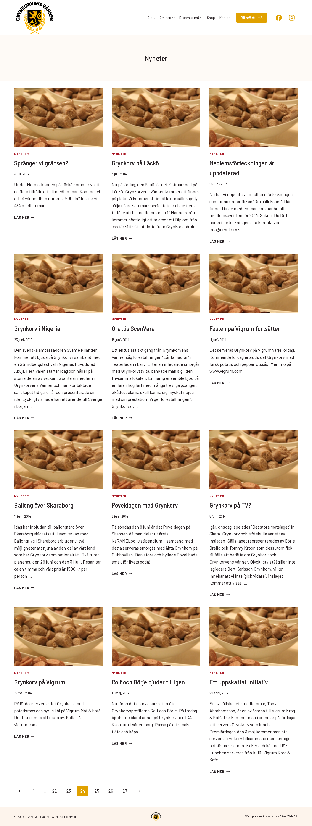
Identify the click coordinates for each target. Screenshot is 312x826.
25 (97, 791)
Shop (211, 17)
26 (110, 791)
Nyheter (21, 153)
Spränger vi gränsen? (41, 163)
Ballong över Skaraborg (44, 505)
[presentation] (58, 117)
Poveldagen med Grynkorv (145, 505)
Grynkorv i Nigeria (37, 328)
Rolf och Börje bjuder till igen (148, 682)
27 (125, 791)
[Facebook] (279, 17)
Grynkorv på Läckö (135, 163)
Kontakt (225, 17)
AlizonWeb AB (288, 816)
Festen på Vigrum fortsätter (244, 328)
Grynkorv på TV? (230, 505)
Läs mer (24, 217)
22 (54, 791)
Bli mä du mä (252, 17)
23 (68, 791)
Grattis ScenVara (133, 328)
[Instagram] (292, 17)
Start (151, 17)
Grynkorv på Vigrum (39, 682)
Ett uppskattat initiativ (238, 682)
